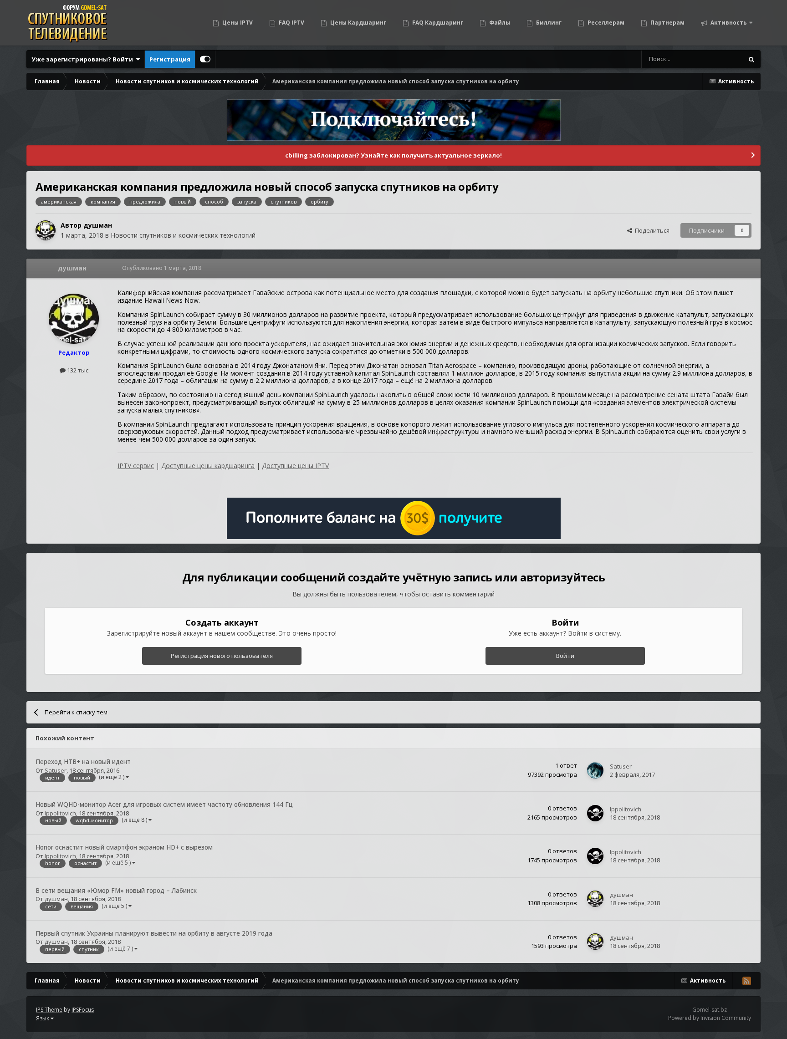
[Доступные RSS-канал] (746, 980)
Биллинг (548, 22)
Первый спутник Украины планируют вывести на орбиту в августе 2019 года (154, 933)
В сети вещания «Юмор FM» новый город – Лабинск (116, 890)
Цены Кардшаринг (357, 22)
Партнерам (667, 22)
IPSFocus (83, 1010)
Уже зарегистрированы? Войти (83, 59)
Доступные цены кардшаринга (208, 465)
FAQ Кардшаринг (437, 22)
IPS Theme (49, 1010)
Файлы (499, 22)
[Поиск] (751, 59)
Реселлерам (605, 22)
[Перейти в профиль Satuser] (595, 770)
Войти (565, 656)
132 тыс (77, 370)
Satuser (55, 770)
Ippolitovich (60, 813)
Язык (43, 1018)
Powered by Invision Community (709, 1018)
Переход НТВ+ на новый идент (83, 761)
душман (97, 225)
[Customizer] (205, 59)
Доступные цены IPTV (295, 465)
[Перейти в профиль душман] (46, 230)
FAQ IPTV (290, 22)
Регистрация (169, 59)
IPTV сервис (136, 465)
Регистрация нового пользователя (222, 656)
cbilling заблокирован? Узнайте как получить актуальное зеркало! (393, 155)
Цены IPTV (237, 22)
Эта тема (719, 59)
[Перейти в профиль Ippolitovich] (595, 813)
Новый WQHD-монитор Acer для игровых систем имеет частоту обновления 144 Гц (164, 804)
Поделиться (650, 230)
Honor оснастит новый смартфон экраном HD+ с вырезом (124, 847)
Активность (728, 22)
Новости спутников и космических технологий (183, 235)
